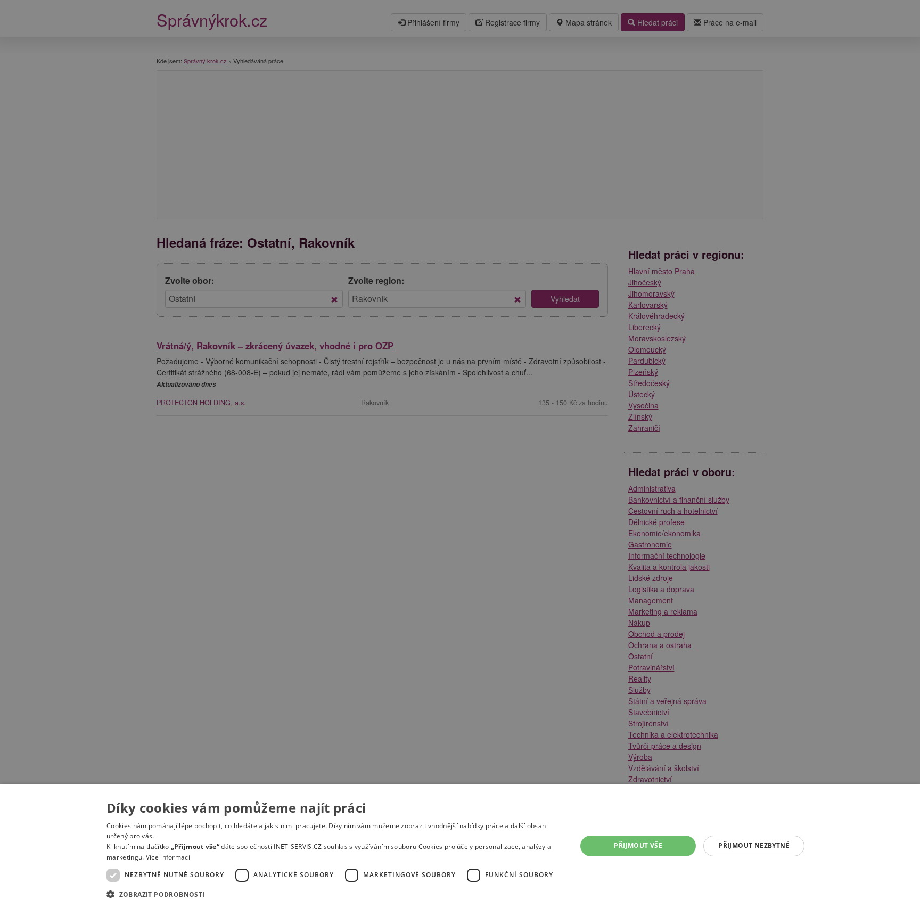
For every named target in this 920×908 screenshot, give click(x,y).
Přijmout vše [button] (638, 845)
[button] (334, 894)
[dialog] (460, 846)
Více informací (168, 857)
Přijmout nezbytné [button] (754, 845)
